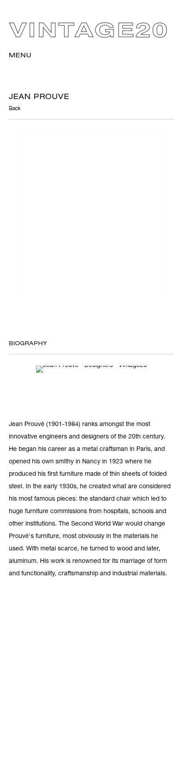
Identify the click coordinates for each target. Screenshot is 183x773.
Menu (20, 56)
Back (14, 109)
